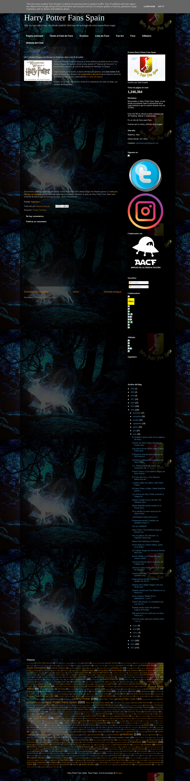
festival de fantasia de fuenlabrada (58, 694)
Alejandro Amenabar (156, 663)
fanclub (125, 691)
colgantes (120, 677)
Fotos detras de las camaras (140, 694)
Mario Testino (91, 727)
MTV (150, 729)
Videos (29, 764)
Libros (113, 723)
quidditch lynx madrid (64, 747)
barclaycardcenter (32, 670)
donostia (45, 684)
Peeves (76, 740)
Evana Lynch (32, 691)
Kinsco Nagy (121, 721)
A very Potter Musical (44, 663)
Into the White (55, 716)
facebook (85, 691)
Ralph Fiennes (84, 747)
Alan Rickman (112, 663)
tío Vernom (41, 760)
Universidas (63, 762)
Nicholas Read (43, 735)
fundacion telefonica (64, 696)
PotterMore (152, 742)
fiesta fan (92, 694)
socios (71, 753)
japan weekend (123, 716)
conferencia (30, 679)
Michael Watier (86, 729)
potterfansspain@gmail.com (147, 143)
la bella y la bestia (134, 721)
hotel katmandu (103, 714)
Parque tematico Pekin (141, 737)
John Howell (58, 718)
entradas (51, 689)
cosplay (61, 679)
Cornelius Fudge (50, 679)
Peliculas (85, 740)
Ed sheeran (125, 684)
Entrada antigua (112, 291)
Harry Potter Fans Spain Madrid (98, 702)
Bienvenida (78, 670)
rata (121, 747)
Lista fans (152, 723)
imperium (45, 716)
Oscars (153, 735)
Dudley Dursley (86, 684)
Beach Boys (57, 670)
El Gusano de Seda (94, 686)
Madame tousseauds (134, 725)
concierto (146, 677)
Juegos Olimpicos (104, 718)
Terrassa (136, 755)
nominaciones (95, 735)
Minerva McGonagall (100, 729)
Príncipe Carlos (77, 744)
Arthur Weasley (104, 668)
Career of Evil (147, 673)
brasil (28, 673)
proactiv (99, 744)
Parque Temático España (76, 737)
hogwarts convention (52, 714)
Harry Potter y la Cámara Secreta (80, 707)
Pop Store (67, 742)
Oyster (161, 735)
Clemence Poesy (47, 677)
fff (72, 694)
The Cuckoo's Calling (59, 758)
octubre (136, 420)
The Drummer (92, 758)
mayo (135, 626)
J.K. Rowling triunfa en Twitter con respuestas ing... (146, 467)
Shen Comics (46, 753)
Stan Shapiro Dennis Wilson (148, 753)
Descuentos (77, 682)
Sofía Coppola (82, 753)
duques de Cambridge (100, 684)
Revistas (40, 749)
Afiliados (146, 36)
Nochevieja (75, 735)
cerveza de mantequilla (102, 675)
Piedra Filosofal (155, 740)
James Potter (78, 716)
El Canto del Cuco (43, 686)
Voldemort (66, 764)
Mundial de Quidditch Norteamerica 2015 (51, 731)
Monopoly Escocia (115, 729)
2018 (133, 396)
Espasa (99, 689)
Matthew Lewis (147, 727)
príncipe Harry (89, 744)
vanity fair (81, 762)
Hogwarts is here (68, 714)
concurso (155, 677)
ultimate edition (139, 760)
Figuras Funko (102, 694)
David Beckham (141, 679)
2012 (133, 644)
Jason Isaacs (142, 716)
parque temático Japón (120, 737)
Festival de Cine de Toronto (36, 694)
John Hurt (68, 718)
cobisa (67, 677)
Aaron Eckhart (66, 663)
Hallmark (47, 699)
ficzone (78, 694)
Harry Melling (67, 699)
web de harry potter (105, 764)
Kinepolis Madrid (95, 721)
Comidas (129, 677)
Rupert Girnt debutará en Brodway (145, 541)
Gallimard (97, 696)
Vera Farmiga (112, 762)
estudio (125, 689)
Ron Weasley (139, 749)
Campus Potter (82, 673)
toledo (55, 760)
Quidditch (159, 744)
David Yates (65, 682)
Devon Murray (89, 682)
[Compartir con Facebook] (64, 206)
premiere (37, 744)
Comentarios (136, 287)
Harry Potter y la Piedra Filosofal (137, 707)
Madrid (147, 725)
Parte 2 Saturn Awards (57, 740)
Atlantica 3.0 (117, 668)
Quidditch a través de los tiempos (41, 747)
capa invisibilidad (134, 673)
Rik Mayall (61, 749)
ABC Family (77, 663)
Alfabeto (54, 665)
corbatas (40, 679)
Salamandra (59, 751)
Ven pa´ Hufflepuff (139, 526)
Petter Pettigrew (122, 740)
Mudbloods (159, 729)
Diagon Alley (101, 682)
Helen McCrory (99, 712)
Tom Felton (64, 760)
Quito (75, 747)
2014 (133, 410)
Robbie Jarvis (84, 749)
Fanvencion (145, 691)
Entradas (135, 283)
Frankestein (157, 694)
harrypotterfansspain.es (84, 712)
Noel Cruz (84, 735)
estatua (107, 689)
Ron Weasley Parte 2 (154, 749)
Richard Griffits (50, 749)
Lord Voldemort (52, 725)
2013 (133, 641)
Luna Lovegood (120, 725)
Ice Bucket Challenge (143, 714)
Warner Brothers (88, 764)
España (91, 689)
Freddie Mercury (32, 696)
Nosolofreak (114, 735)
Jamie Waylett (109, 716)
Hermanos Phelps (134, 712)
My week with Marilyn (103, 731)
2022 (133, 389)
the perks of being (106, 758)
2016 (133, 403)
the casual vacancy (36, 757)
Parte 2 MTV (31, 740)
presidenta (66, 744)
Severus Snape (33, 753)
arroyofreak (93, 668)
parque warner (156, 737)
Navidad (132, 731)
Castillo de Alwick (56, 675)
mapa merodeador (53, 727)
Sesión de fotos (156, 751)
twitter (130, 760)
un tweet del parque (94, 77)
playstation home (55, 742)
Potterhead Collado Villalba (101, 742)
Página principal (34, 36)
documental (136, 682)
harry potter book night (149, 699)
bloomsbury (89, 670)
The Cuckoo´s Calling (79, 758)
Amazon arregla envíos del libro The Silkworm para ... (146, 501)
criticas (68, 679)
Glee (148, 696)
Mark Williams (103, 727)
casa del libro (44, 675)
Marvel (123, 727)
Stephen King (41, 755)
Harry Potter (82, 698)
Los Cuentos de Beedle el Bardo (82, 725)
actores (86, 663)
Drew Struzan (74, 684)
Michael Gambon (73, 729)
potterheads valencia (120, 742)
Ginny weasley (140, 696)
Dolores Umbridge (148, 682)
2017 (133, 399)
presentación (56, 744)
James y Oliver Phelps (94, 716)
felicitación (157, 691)
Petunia (133, 740)
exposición (74, 691)
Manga (41, 727)
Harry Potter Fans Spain (64, 17)
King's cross (109, 721)
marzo (135, 633)
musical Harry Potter (84, 731)
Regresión (141, 747)
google (161, 696)
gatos (117, 696)
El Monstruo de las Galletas (126, 686)
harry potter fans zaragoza (122, 702)
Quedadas (147, 745)
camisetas (71, 673)
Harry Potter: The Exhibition (140, 709)
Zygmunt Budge (54, 767)
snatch (65, 753)
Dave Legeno (129, 679)
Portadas (76, 742)
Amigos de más (99, 665)
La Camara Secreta (148, 721)
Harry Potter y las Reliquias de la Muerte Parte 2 (70, 709)
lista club (132, 723)
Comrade (138, 677)
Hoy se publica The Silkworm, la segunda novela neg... (145, 537)
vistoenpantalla (54, 764)
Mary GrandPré (133, 727)
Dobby (117, 682)
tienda (143, 758)
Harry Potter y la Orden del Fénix (108, 707)
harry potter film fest (141, 702)
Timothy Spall (31, 760)
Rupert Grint (39, 751)
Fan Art (120, 36)
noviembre (137, 416)
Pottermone (135, 742)
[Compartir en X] (62, 206)
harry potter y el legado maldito (132, 705)
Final (112, 694)
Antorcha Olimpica (58, 668)
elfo (138, 686)
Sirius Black (56, 753)
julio (135, 431)
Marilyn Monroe (79, 727)
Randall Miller (97, 747)
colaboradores (77, 677)
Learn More (149, 6)
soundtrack (109, 753)
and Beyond (111, 665)
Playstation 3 (43, 742)
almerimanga (77, 665)
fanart (118, 691)
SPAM (118, 753)
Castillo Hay (68, 675)
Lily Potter (123, 723)
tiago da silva (133, 758)
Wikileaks (118, 764)
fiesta (84, 694)
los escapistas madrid (105, 725)
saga (50, 751)
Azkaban (143, 668)
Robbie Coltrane (72, 749)
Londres (41, 725)
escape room (82, 689)
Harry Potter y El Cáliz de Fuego (107, 705)
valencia (72, 762)
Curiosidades (95, 679)
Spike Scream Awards (129, 753)
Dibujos (110, 682)
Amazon (87, 665)
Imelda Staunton (34, 716)
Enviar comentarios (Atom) (46, 297)
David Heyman (155, 679)
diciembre (137, 413)
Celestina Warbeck (87, 675)
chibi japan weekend (133, 675)
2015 (133, 406)
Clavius (36, 677)
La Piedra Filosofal (70, 723)
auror (128, 668)
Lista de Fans (102, 36)
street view (78, 755)
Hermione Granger (151, 712)
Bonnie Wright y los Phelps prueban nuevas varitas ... (146, 557)
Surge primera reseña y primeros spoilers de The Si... (145, 580)
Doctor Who (126, 682)
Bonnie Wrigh (103, 670)
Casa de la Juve (32, 675)
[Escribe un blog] (59, 206)
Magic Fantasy (158, 725)
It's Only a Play (67, 716)
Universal (53, 762)
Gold (154, 696)
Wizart (137, 764)
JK (33, 718)
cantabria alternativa (119, 673)
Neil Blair (142, 731)
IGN (154, 714)
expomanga (64, 691)
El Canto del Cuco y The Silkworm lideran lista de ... (146, 478)
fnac (118, 694)
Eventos (84, 36)
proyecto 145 (108, 744)
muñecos (70, 731)
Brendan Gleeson (39, 673)
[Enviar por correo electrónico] (56, 206)
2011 (133, 648)
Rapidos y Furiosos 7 (111, 747)
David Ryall (30, 682)
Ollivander (145, 735)
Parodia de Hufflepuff (36, 737)
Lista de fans (142, 723)
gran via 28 (32, 699)
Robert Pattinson (113, 749)
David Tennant (41, 682)
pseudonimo (137, 744)
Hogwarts (37, 714)
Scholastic (90, 751)
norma (106, 735)
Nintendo (53, 735)
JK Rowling (42, 718)
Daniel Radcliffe (110, 679)
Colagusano (90, 677)
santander (71, 751)
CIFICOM (146, 675)
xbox (156, 764)
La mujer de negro (51, 723)
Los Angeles (64, 725)
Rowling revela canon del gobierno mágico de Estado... (146, 608)
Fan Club (106, 691)
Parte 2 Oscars (43, 740)
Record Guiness (130, 747)
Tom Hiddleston (78, 760)
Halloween (56, 699)
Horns (78, 714)
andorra (135, 665)
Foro (132, 36)
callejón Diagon (60, 673)
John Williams (78, 718)
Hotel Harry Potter (89, 714)
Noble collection (64, 735)
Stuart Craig (88, 755)
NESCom (151, 731)
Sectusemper (116, 751)
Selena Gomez (128, 751)
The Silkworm (119, 758)
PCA (69, 740)
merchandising (31, 729)
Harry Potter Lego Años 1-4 (63, 705)
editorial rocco (151, 684)
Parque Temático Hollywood (97, 737)
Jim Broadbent (154, 716)
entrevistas (61, 689)
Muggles (32, 731)
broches (49, 673)
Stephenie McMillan (55, 755)
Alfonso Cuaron (65, 665)
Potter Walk (86, 742)
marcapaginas (66, 727)
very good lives (131, 762)
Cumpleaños (79, 679)
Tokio (49, 760)
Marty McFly (114, 727)
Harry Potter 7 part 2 (127, 699)
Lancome (92, 723)
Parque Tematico (39, 210)
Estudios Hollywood (136, 689)
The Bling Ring (156, 755)
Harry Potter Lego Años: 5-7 (83, 705)
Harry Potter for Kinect (43, 705)
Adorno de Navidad (98, 663)
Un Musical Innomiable (154, 760)
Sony (91, 753)
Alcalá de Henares (141, 663)
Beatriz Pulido (67, 670)
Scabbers (80, 751)
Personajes (110, 740)
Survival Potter (116, 755)
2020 (133, 392)
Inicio (76, 291)
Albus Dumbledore (127, 663)
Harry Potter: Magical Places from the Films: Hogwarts (110, 709)
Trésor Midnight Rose (101, 760)
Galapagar (87, 696)
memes (158, 727)
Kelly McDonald (50, 721)
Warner (75, 764)
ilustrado (160, 714)
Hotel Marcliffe (116, 714)
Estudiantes (117, 689)
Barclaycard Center (155, 668)
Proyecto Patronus (123, 744)
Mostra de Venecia (141, 729)
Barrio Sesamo (45, 670)
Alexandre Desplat (43, 665)
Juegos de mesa (90, 718)
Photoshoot (142, 740)
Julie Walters (117, 718)
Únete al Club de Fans (61, 36)
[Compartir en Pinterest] (67, 206)
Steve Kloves (68, 755)
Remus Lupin (31, 749)
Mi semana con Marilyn (58, 729)
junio (135, 434)
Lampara (84, 723)
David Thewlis (53, 682)
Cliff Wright (58, 677)
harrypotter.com (53, 712)
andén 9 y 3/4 (123, 665)
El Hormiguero (109, 686)
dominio (37, 684)
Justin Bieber (127, 718)
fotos (124, 694)
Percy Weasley (98, 740)
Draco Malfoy (56, 684)
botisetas (158, 670)
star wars (32, 755)
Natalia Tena (122, 731)
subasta (106, 755)
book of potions (132, 670)
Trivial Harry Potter (118, 760)
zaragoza (43, 767)
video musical (144, 762)
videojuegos (156, 762)
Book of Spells (146, 670)
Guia (40, 699)
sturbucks (98, 755)
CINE (155, 675)
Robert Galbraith (97, 749)
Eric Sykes (72, 689)
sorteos (99, 753)
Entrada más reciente (36, 291)
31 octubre (30, 663)
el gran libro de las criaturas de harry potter (69, 686)
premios (46, 744)
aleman (31, 665)
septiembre (137, 423)
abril (135, 629)
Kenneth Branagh (64, 721)
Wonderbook (146, 764)
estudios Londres (152, 689)
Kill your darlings (80, 721)
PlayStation (31, 742)
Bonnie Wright (117, 670)
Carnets (158, 673)
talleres (128, 755)
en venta (42, 689)
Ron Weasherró (127, 749)
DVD (112, 684)
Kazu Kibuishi (37, 721)
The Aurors (145, 755)
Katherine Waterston (141, 718)
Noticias (128, 734)
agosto (136, 427)
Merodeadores (43, 729)
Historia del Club (35, 43)
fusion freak (78, 696)
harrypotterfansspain (67, 712)
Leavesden (102, 723)
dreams (65, 684)
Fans (133, 691)
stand (161, 753)
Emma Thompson (148, 686)
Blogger (119, 773)
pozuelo (29, 744)
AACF (57, 663)
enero (135, 636)
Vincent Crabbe (42, 764)
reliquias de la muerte (154, 747)
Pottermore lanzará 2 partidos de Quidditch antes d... (145, 522)
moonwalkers (128, 729)
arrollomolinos (82, 668)
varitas (88, 762)
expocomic (54, 691)
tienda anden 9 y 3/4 (154, 758)
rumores (29, 751)
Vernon (121, 762)
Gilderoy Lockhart (127, 696)
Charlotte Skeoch (118, 675)
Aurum (135, 668)
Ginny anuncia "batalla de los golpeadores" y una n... (144, 597)
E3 (118, 684)
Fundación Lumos (47, 696)
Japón (134, 716)
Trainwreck (89, 760)
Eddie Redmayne (137, 684)
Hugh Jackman (129, 714)
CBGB (76, 675)
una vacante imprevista (36, 762)
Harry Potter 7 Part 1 (106, 699)
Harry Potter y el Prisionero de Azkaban (50, 707)
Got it (161, 6)
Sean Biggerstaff (103, 751)
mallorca (32, 727)
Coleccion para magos (105, 677)
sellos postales (142, 751)
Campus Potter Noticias (101, 673)
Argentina (72, 668)
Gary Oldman (107, 696)
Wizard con (127, 764)
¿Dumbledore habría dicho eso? (145, 517)
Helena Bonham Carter (115, 712)
